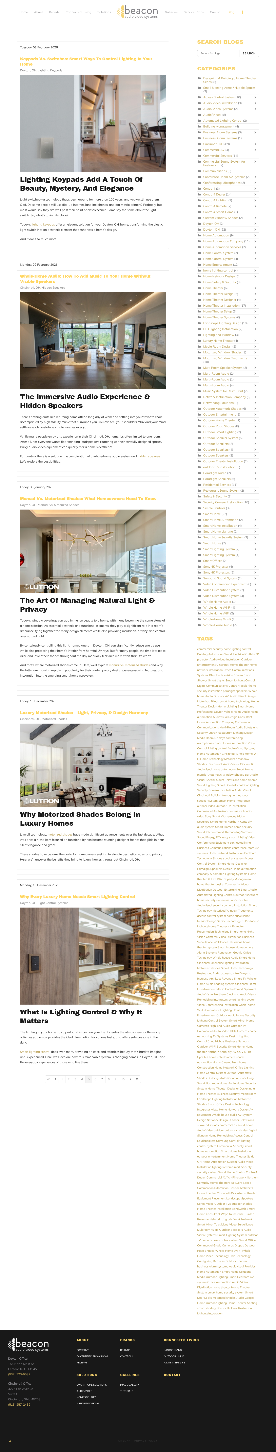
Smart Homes (224, 827)
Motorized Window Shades (222, 352)
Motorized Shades (54, 719)
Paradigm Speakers (217, 479)
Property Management (237, 879)
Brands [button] (54, 12)
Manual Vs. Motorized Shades (58, 505)
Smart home (238, 931)
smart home (245, 1125)
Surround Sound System (220, 578)
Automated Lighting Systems (228, 874)
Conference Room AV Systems (224, 177)
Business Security (228, 1094)
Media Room (205, 738)
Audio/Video (84, 1390)
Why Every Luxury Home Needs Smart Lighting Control (77, 896)
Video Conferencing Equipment (225, 584)
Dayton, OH (28, 70)
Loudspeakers (206, 1141)
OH (199, 1162)
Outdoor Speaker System (220, 438)
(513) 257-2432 (19, 1404)
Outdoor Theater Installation (223, 461)
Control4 (209, 188)
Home (23, 12)
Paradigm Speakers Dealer (214, 869)
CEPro (245, 921)
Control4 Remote (215, 206)
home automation (224, 769)
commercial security (210, 649)
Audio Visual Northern (211, 994)
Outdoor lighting (216, 1303)
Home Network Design (219, 276)
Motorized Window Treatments (225, 358)
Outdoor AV (221, 696)
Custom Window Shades (220, 218)
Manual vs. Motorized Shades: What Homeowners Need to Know (88, 498)
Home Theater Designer (219, 300)
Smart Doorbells (227, 785)
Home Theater (213, 288)
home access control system (220, 1240)
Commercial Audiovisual (212, 811)
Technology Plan (224, 1256)
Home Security (245, 1015)
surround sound (207, 1125)
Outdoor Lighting (217, 1277)
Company (82, 1350)
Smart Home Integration (234, 800)
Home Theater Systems (219, 317)
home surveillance (238, 916)
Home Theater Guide (240, 1156)
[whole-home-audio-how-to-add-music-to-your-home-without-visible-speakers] (93, 340)
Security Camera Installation (223, 502)
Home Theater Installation (221, 305)
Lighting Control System (212, 1020)
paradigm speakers (235, 691)
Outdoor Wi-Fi (206, 1046)
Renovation (225, 952)
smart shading (206, 1308)
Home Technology (211, 759)
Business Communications (214, 848)
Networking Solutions (218, 403)
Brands (125, 1350)
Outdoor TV (238, 1026)
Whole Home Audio (217, 602)
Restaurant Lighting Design (235, 732)
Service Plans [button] (194, 12)
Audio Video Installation (220, 103)
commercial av (227, 1125)
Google (237, 952)
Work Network (242, 1219)
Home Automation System (219, 1162)
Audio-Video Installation (225, 659)
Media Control (225, 989)
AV (234, 1052)
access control (230, 973)
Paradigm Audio (214, 473)
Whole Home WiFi (216, 613)
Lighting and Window (218, 335)
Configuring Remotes (211, 1261)
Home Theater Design (218, 294)
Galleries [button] (171, 12)
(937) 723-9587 (19, 1374)
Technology (243, 1256)
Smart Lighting (206, 785)
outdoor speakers (246, 895)
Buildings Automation (221, 1078)
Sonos (201, 1203)
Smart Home (212, 514)
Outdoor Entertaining (226, 889)
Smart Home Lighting (218, 531)
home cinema (248, 780)
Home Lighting (227, 706)
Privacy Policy (146, 1440)
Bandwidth (239, 1209)
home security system (211, 900)
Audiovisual (204, 905)
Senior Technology (229, 921)
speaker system (233, 858)
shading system (224, 984)
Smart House (212, 543)
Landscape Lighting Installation (217, 1099)
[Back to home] (138, 12)
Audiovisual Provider (242, 1266)
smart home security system (226, 1292)
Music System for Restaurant (223, 391)
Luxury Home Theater (218, 341)
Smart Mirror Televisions (212, 1224)
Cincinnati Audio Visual (241, 994)
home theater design (210, 884)
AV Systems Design (225, 1036)
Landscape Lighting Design (222, 323)
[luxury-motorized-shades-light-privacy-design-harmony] (93, 765)
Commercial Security (230, 1146)
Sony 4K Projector (215, 566)
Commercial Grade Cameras (215, 1245)
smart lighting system (242, 999)
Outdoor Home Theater (219, 420)
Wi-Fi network (236, 1177)
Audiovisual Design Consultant (232, 717)
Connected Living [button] (78, 12)
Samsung (222, 1141)
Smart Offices (212, 561)
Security (222, 1046)
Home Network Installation (226, 853)
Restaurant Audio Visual (223, 764)
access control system (211, 916)
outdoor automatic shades (231, 1130)
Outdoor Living (174, 1356)
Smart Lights (216, 680)
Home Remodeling (221, 1135)
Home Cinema (222, 1062)
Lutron (213, 732)
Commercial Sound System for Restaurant (224, 163)
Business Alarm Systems (220, 132)
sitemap (124, 1440)
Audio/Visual (212, 115)
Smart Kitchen (206, 832)
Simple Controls (214, 508)
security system (207, 1172)
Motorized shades (208, 968)
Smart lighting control (35, 1052)
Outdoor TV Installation (231, 806)
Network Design (217, 1120)
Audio (240, 1297)
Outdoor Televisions (241, 1120)
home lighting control (218, 270)
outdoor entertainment (211, 1156)
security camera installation (230, 905)
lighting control (217, 748)
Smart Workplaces (224, 816)
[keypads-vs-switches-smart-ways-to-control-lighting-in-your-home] (93, 123)
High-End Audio (220, 1026)
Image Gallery (129, 1384)
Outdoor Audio (225, 1015)
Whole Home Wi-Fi (217, 607)
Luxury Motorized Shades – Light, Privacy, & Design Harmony (84, 712)
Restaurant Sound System (221, 490)
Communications (215, 171)
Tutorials (126, 1390)
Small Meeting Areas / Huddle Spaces (229, 88)
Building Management (218, 126)
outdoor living (245, 1078)
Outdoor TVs (222, 1203)
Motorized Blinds (208, 701)
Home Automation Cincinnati (216, 753)
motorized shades (59, 834)
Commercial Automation (213, 1188)
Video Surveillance (241, 1224)
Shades (217, 858)
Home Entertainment (217, 264)
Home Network (224, 1067)
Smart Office (247, 1240)
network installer (237, 900)
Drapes (239, 1245)
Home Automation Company (223, 241)
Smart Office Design (221, 1104)
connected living (240, 842)
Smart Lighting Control (240, 680)
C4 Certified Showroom (92, 1356)
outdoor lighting (249, 785)
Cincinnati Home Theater (232, 664)
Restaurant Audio (208, 973)
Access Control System (219, 97)
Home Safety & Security (219, 282)
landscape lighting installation (230, 963)
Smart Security (242, 1167)
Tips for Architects (241, 1188)
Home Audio (228, 1083)
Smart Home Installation (220, 526)
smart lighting (238, 837)
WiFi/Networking (88, 1403)
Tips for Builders (226, 1308)
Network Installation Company (224, 397)
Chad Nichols (216, 1041)
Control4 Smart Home (218, 212)
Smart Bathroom (208, 1083)
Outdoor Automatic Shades (222, 409)
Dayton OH (211, 224)
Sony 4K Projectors (216, 572)
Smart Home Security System (223, 537)
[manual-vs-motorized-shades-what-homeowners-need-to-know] (93, 551)
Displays (219, 738)
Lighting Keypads (50, 70)
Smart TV (240, 978)
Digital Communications (212, 685)
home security (243, 827)
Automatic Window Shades (226, 774)
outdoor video (206, 806)
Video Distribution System (221, 590)
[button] (138, 1424)
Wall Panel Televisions (228, 942)
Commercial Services (217, 156)
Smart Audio (249, 889)
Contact (216, 12)
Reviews (82, 1362)
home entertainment (222, 1057)
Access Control (243, 1135)
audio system (205, 827)
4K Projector (236, 926)
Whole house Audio (225, 957)
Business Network (237, 1041)
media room (248, 1094)
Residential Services (217, 485)
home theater (221, 1287)
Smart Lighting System (219, 549)
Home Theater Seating (242, 1303)
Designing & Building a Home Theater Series (229, 80)
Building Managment (224, 795)
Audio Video (205, 1130)
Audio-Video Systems (218, 109)
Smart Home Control (231, 1172)
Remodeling (205, 999)
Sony (208, 816)
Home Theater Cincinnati (213, 1193)
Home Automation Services (222, 247)
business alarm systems (212, 1266)
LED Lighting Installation (220, 329)
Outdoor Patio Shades (218, 426)
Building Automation (210, 654)
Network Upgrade (221, 1219)
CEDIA (217, 879)
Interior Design (206, 921)
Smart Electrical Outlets (239, 654)
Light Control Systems (53, 903)
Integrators (220, 999)
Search (249, 53)
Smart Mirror (237, 1020)
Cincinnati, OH (30, 287)
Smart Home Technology (237, 968)
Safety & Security (215, 496)
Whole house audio (224, 1115)
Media (201, 1277)
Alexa (214, 1109)
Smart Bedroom (239, 1277)
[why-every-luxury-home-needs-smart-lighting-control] (93, 956)
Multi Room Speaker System (223, 368)
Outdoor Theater (236, 1261)
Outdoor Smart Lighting (219, 432)
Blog (231, 12)
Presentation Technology (213, 931)
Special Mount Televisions (222, 780)
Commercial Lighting (218, 1010)
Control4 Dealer (214, 194)
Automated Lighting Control (222, 120)
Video (210, 1203)
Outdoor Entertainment (219, 414)
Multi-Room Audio (216, 373)
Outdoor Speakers (216, 444)
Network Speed (241, 1183)
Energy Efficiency (217, 837)
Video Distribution (229, 937)
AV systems (238, 1193)
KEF (210, 879)
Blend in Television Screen (226, 675)
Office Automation (219, 1282)
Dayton (218, 711)
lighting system (222, 1167)
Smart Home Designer (232, 863)
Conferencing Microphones (221, 183)
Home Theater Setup (217, 311)
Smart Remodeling (228, 832)
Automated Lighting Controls (216, 895)
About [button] (38, 12)
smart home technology (235, 701)
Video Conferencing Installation (217, 1005)
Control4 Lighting (215, 200)
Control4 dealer (239, 685)
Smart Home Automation (220, 520)
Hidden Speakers (53, 287)
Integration (215, 1313)
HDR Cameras (239, 1031)
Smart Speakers (245, 989)
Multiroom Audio (207, 1230)
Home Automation (216, 235)
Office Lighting (244, 1067)
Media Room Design (217, 346)
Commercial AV (213, 150)
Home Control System (218, 253)
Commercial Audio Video (213, 1031)
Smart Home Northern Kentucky (231, 821)
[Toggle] (256, 97)
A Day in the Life (174, 1362)
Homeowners (244, 947)
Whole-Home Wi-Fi (217, 619)
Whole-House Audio (217, 625)
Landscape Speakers (239, 1198)
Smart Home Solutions (236, 1271)
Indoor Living (173, 1350)
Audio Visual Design (243, 696)
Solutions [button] (104, 12)
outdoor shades (242, 1203)
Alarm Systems (207, 952)
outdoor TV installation (219, 467)
